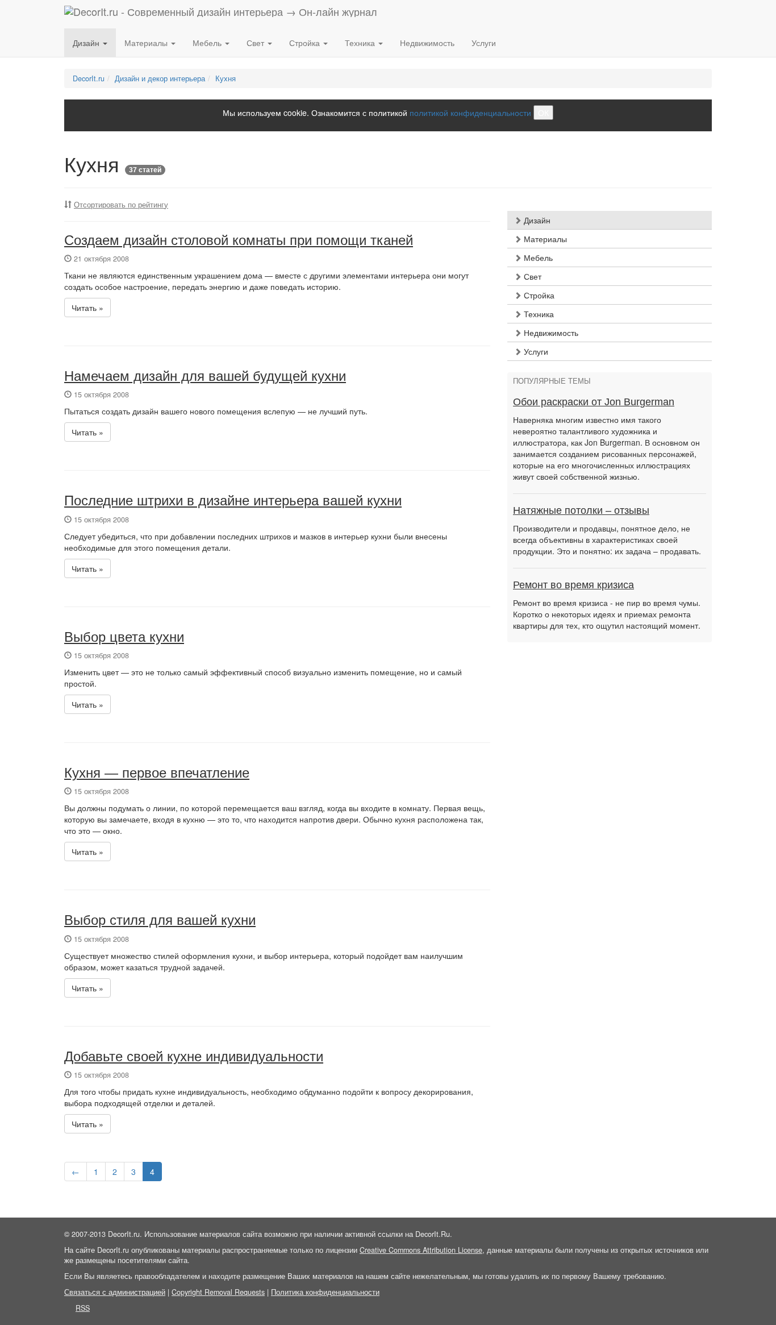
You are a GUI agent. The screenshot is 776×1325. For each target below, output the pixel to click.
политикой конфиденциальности (470, 112)
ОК (543, 112)
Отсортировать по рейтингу (121, 205)
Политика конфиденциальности (325, 1292)
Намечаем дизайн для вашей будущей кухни (205, 376)
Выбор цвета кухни (124, 637)
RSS (83, 1308)
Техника (537, 313)
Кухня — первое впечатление (156, 772)
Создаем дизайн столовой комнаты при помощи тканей (238, 240)
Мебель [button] (208, 42)
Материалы (544, 238)
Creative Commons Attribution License (421, 1250)
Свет (531, 276)
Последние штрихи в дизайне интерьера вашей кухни (233, 500)
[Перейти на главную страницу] (221, 14)
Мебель (537, 257)
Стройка (537, 295)
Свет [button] (256, 42)
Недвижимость (427, 42)
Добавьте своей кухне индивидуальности (193, 1056)
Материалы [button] (147, 42)
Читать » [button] (87, 307)
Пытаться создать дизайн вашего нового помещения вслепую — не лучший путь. (216, 411)
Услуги (484, 42)
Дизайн (535, 220)
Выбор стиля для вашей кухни (160, 920)
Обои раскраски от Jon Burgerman (593, 402)
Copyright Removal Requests (218, 1292)
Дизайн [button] (87, 42)
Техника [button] (361, 42)
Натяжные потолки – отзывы (581, 510)
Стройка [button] (305, 42)
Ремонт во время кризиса (573, 585)
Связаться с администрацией (114, 1292)
